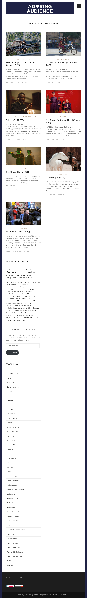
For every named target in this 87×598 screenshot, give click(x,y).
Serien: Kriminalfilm (14, 512)
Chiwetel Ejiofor (23, 280)
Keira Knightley (29, 296)
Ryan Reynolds (32, 310)
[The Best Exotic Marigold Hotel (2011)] (63, 45)
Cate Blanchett (25, 277)
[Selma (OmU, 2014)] (23, 103)
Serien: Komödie (13, 507)
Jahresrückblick (12, 432)
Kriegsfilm (11, 440)
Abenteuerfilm (12, 374)
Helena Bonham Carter (14, 289)
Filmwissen (11, 414)
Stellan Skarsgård (26, 315)
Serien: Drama (12, 494)
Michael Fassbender (13, 303)
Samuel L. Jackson (13, 313)
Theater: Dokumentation (16, 530)
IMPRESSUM (17, 577)
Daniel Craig (36, 282)
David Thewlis (22, 284)
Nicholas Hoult (11, 308)
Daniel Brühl (28, 282)
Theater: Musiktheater (15, 552)
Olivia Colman (33, 308)
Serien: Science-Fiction (15, 516)
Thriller (26, 59)
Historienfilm (30, 117)
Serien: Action (12, 485)
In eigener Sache (13, 427)
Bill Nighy (29, 275)
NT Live (9, 472)
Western (66, 174)
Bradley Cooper (11, 278)
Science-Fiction (12, 476)
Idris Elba (29, 291)
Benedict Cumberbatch (22, 272)
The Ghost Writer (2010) (18, 232)
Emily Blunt (9, 287)
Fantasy (10, 400)
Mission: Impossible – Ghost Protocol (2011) (20, 63)
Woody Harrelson (23, 320)
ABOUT (8, 577)
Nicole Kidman (22, 308)
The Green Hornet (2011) (18, 172)
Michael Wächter (12, 305)
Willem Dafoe (11, 320)
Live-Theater (11, 458)
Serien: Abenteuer (13, 481)
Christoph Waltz (11, 282)
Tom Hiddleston (30, 318)
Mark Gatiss (25, 299)
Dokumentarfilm (13, 387)
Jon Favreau (10, 296)
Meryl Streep (34, 301)
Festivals (10, 409)
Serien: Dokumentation (15, 490)
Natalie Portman (35, 305)
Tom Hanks (18, 318)
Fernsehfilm (11, 405)
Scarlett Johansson (29, 313)
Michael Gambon (26, 303)
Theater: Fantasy (13, 539)
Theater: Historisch (14, 543)
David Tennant (11, 284)
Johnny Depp (26, 294)
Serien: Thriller (12, 521)
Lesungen (10, 449)
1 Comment (58, 82)
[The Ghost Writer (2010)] (23, 215)
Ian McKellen (21, 291)
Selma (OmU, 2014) (15, 120)
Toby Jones (9, 318)
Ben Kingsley (9, 275)
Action (20, 59)
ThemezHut (64, 595)
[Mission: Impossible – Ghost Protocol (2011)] (23, 45)
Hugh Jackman (28, 289)
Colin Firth (20, 282)
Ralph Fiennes (21, 310)
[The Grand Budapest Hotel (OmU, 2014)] (63, 102)
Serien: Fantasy (12, 498)
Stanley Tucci (12, 315)
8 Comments (21, 139)
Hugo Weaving (11, 291)
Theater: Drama (12, 534)
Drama (59, 59)
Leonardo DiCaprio (13, 298)
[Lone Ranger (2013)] (63, 160)
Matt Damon (23, 301)
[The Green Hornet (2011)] (23, 157)
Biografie (15, 117)
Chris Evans (32, 280)
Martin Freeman (11, 301)
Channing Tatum (12, 280)
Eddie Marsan (31, 284)
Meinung (10, 463)
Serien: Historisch (13, 503)
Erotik (9, 396)
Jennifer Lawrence (12, 294)
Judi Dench (18, 296)
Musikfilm (10, 467)
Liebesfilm (11, 454)
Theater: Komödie (13, 548)
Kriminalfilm (11, 445)
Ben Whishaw (19, 275)
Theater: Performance (15, 556)
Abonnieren (12, 352)
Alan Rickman (10, 270)
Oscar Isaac (10, 310)
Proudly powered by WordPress (30, 595)
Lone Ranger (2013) (55, 177)
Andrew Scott (20, 270)
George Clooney (31, 287)
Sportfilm (10, 525)
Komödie (66, 59)
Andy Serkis (30, 270)
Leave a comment (22, 82)
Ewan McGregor (19, 287)
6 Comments (60, 140)
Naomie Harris (24, 305)
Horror (9, 423)
